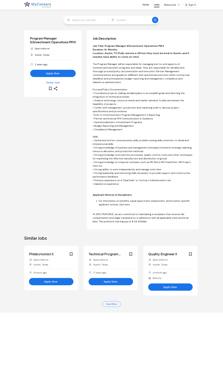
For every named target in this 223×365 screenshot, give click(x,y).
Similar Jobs (53, 82)
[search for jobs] (155, 20)
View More (111, 304)
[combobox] (86, 20)
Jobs (156, 4)
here (127, 204)
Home (146, 4)
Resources (170, 4)
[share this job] (55, 88)
